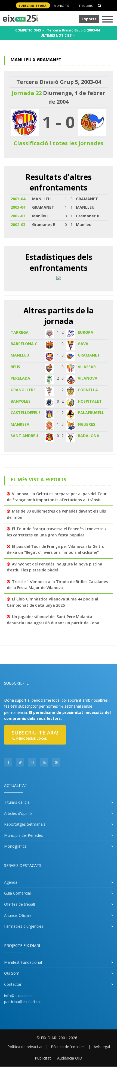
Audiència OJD (69, 1058)
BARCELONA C (24, 343)
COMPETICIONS (28, 30)
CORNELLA (88, 389)
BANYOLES (20, 401)
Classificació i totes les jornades (58, 143)
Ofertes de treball (19, 904)
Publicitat (43, 1058)
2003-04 (18, 198)
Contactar (12, 984)
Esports (89, 18)
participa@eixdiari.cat (22, 1001)
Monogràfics (15, 846)
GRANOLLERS (23, 389)
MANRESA (20, 424)
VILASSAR (87, 366)
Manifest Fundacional (23, 962)
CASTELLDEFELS (26, 412)
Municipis (61, 6)
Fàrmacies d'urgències (23, 926)
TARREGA (20, 332)
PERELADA (20, 378)
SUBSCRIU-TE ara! (33, 6)
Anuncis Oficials (18, 915)
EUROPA (85, 332)
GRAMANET (89, 355)
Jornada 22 (27, 93)
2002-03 (18, 215)
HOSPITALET (90, 401)
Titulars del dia (17, 802)
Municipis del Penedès (23, 835)
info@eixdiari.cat (18, 995)
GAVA (83, 343)
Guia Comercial (17, 893)
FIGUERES (86, 424)
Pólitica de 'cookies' (68, 1046)
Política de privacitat (25, 1046)
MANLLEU (20, 355)
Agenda (10, 882)
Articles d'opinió (18, 813)
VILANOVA (87, 378)
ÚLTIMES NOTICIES (56, 35)
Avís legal (102, 1046)
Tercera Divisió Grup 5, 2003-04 (73, 30)
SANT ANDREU (24, 435)
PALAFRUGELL (91, 412)
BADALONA (88, 435)
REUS (15, 366)
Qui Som (11, 973)
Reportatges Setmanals (24, 824)
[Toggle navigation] (107, 19)
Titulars (86, 6)
